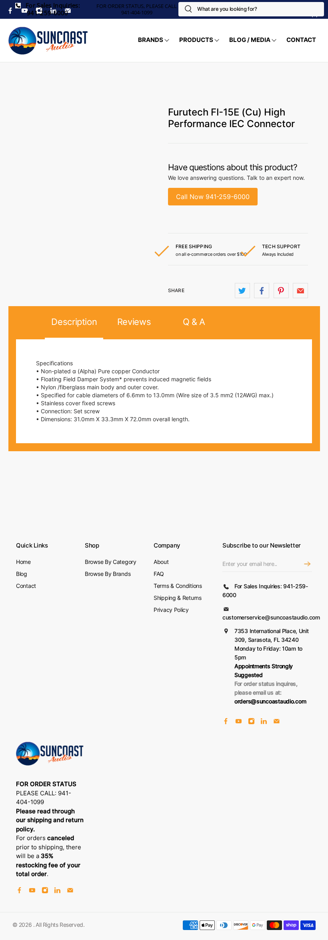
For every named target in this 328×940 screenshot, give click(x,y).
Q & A (194, 322)
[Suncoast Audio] (48, 40)
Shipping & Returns (178, 597)
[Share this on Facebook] (261, 290)
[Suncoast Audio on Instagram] (251, 722)
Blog (21, 573)
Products (196, 40)
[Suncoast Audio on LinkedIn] (263, 722)
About (161, 561)
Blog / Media (249, 40)
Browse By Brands (107, 573)
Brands (150, 40)
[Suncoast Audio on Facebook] (225, 722)
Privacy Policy (171, 609)
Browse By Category (110, 561)
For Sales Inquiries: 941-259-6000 (52, 9)
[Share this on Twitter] (242, 290)
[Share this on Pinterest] (281, 290)
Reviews (134, 322)
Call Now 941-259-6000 (213, 197)
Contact (301, 40)
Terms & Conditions (178, 585)
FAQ (159, 573)
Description (74, 322)
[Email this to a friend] (300, 290)
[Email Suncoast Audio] (276, 722)
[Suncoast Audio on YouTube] (238, 722)
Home (23, 561)
